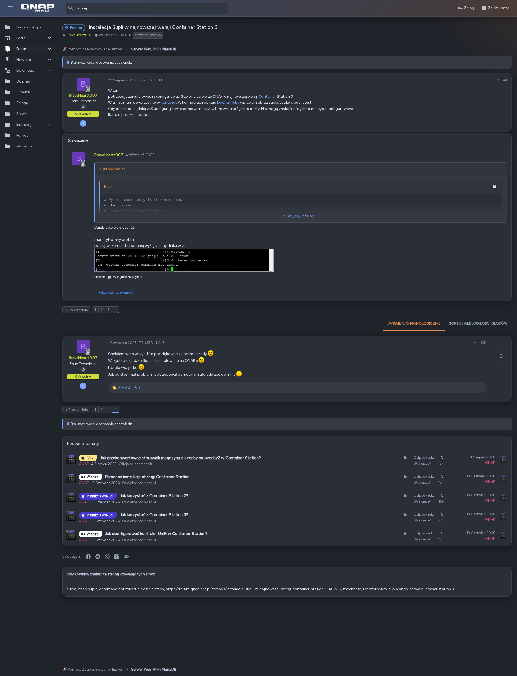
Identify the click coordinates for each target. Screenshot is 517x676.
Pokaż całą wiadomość (115, 292)
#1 (505, 80)
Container (267, 96)
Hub (234, 102)
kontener (168, 102)
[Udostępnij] (498, 80)
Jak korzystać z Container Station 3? (154, 514)
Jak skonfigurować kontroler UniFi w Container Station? (156, 533)
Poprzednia (78, 310)
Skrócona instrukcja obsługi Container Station (147, 476)
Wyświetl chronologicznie (414, 323)
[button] (10, 8)
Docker (223, 102)
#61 (483, 343)
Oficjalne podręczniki (136, 464)
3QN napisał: (109, 169)
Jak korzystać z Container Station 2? (154, 495)
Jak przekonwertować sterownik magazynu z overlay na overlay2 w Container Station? (180, 457)
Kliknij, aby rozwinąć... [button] (301, 216)
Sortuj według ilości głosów (478, 323)
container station (148, 35)
